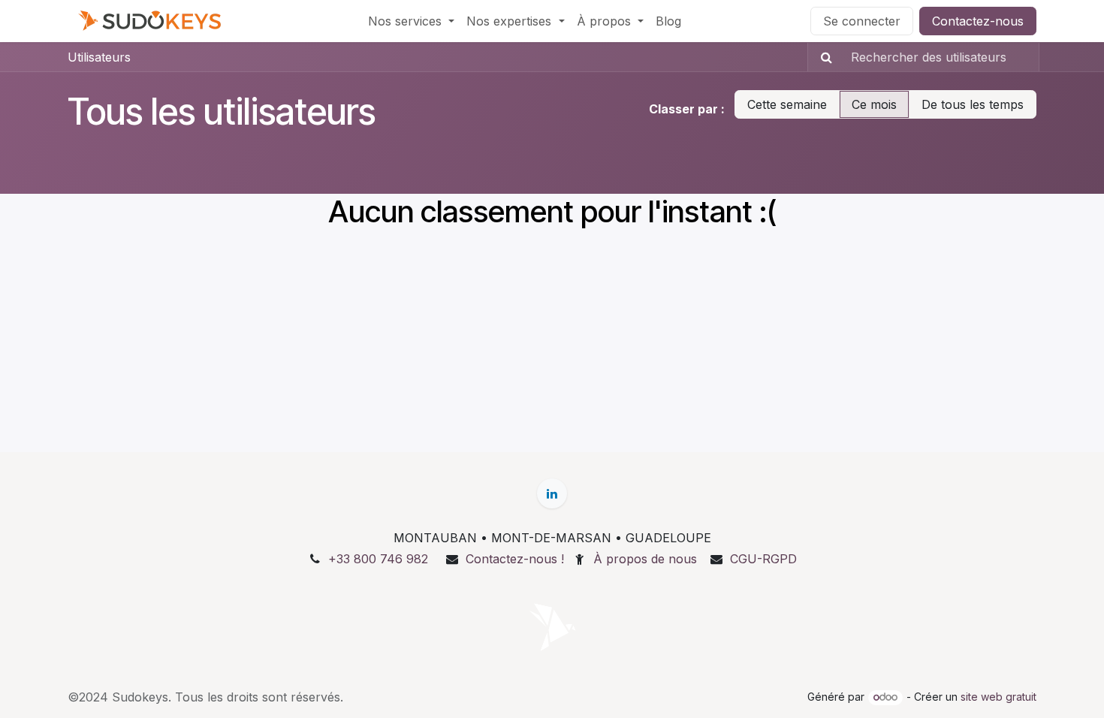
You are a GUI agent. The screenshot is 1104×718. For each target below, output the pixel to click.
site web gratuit (998, 696)
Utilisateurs (99, 57)
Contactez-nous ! (515, 558)
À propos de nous (645, 558)
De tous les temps (973, 104)
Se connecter (861, 21)
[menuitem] (411, 21)
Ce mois (874, 104)
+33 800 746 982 (378, 558)
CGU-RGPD (763, 558)
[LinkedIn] (552, 493)
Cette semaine (787, 104)
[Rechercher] (822, 57)
